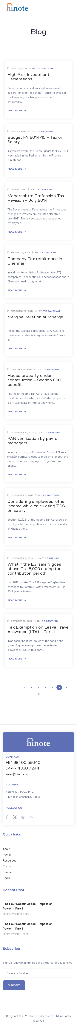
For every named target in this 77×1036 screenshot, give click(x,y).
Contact (8, 872)
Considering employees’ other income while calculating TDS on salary (36, 506)
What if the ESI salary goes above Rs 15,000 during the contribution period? (34, 568)
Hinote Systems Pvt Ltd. (44, 1016)
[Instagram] (23, 817)
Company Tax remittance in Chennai (34, 261)
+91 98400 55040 (23, 762)
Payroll (7, 854)
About (6, 848)
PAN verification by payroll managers (33, 441)
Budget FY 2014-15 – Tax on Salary (35, 139)
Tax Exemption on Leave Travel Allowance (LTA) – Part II (38, 629)
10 (39, 693)
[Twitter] (15, 817)
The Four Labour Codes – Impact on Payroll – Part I (28, 926)
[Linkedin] (31, 817)
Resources (9, 860)
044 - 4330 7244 (22, 768)
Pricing (7, 866)
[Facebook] (7, 817)
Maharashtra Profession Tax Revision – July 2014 (35, 198)
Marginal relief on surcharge (35, 317)
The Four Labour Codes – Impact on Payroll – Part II (28, 906)
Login (6, 878)
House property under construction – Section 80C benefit (34, 380)
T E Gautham (44, 68)
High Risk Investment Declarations (28, 77)
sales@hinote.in (17, 774)
